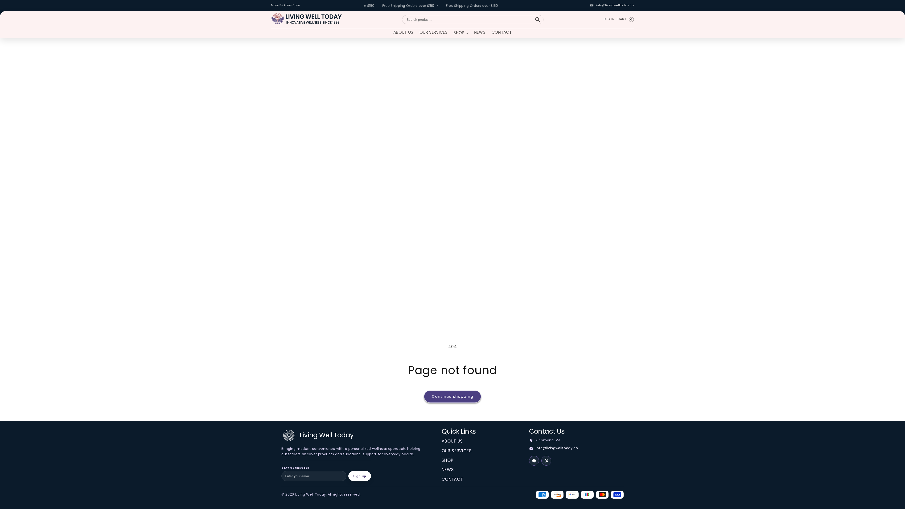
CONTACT (452, 479)
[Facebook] (534, 461)
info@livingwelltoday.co (557, 448)
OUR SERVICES (457, 451)
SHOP (447, 460)
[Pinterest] (546, 461)
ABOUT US (452, 441)
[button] (460, 33)
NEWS (448, 469)
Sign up (359, 476)
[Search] (537, 19)
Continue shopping (452, 396)
